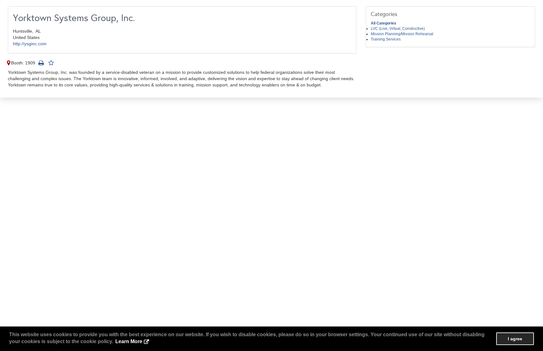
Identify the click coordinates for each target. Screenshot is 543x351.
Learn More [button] (128, 341)
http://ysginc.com (30, 43)
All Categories (383, 23)
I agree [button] (515, 338)
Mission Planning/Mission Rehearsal (402, 34)
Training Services (386, 39)
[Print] (40, 62)
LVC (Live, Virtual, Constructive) (398, 28)
